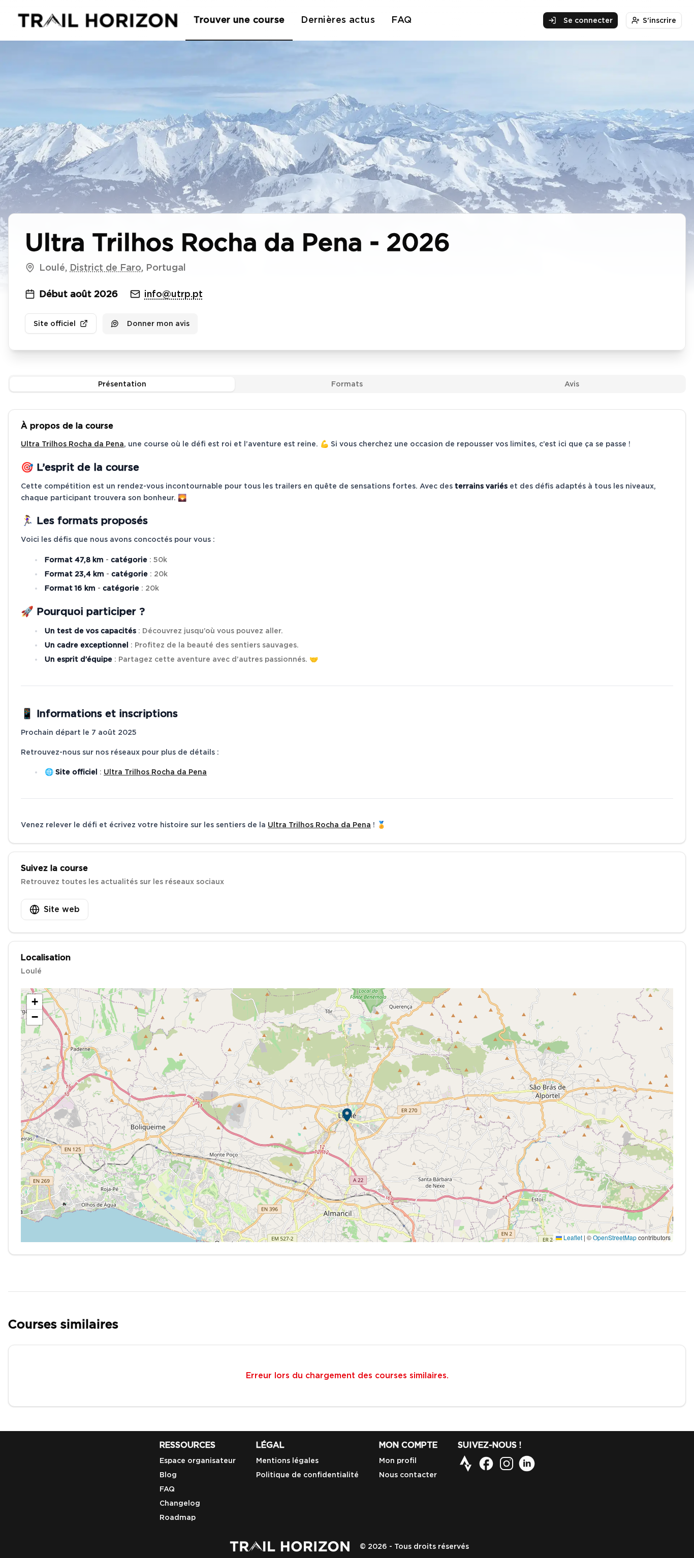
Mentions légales (287, 1460)
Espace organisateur (198, 1460)
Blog (168, 1475)
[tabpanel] (347, 832)
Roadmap (178, 1517)
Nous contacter (408, 1475)
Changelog (180, 1503)
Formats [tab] (347, 384)
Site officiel (55, 323)
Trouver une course (239, 19)
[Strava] (466, 1463)
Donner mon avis (158, 323)
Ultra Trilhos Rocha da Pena (72, 444)
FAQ (401, 19)
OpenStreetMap (615, 1237)
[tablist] (347, 384)
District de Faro (105, 267)
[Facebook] (486, 1463)
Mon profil (398, 1460)
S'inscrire (659, 20)
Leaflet (572, 1237)
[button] (347, 1115)
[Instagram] (506, 1463)
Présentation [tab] (122, 384)
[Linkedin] (527, 1463)
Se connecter (588, 20)
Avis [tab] (571, 384)
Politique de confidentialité (307, 1475)
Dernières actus (338, 19)
